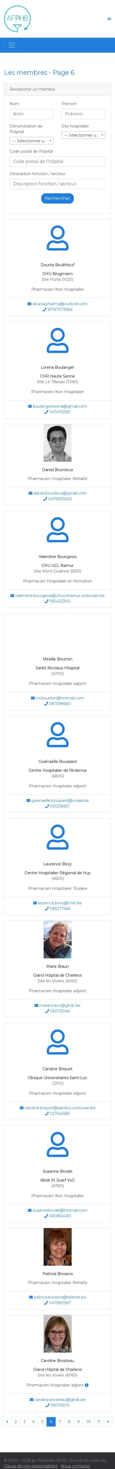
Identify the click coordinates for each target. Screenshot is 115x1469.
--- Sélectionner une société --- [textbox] (32, 140)
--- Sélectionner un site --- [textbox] (84, 135)
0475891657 (59, 1302)
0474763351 (59, 412)
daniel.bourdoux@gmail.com (59, 493)
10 (88, 1421)
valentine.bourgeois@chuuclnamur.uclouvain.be (59, 595)
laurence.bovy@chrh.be (59, 903)
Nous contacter (75, 1466)
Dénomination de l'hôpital (26, 129)
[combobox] (31, 140)
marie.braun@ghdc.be (59, 1005)
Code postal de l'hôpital (31, 151)
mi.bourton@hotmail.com (59, 698)
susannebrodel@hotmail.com (59, 1210)
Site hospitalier (75, 126)
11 (99, 1421)
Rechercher (57, 198)
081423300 (59, 601)
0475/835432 (59, 498)
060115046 (59, 1011)
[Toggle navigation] (11, 45)
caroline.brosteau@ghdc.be (59, 1399)
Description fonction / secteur (37, 173)
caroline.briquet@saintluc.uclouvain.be (59, 1107)
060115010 (59, 1405)
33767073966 (59, 309)
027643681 (59, 1113)
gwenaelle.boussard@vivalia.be (59, 800)
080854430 (59, 1216)
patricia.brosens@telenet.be (59, 1297)
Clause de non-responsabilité (30, 1466)
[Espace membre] (109, 18)
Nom (14, 103)
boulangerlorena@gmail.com (59, 406)
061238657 (59, 806)
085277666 (59, 908)
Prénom (69, 103)
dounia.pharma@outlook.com (59, 303)
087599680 (59, 703)
